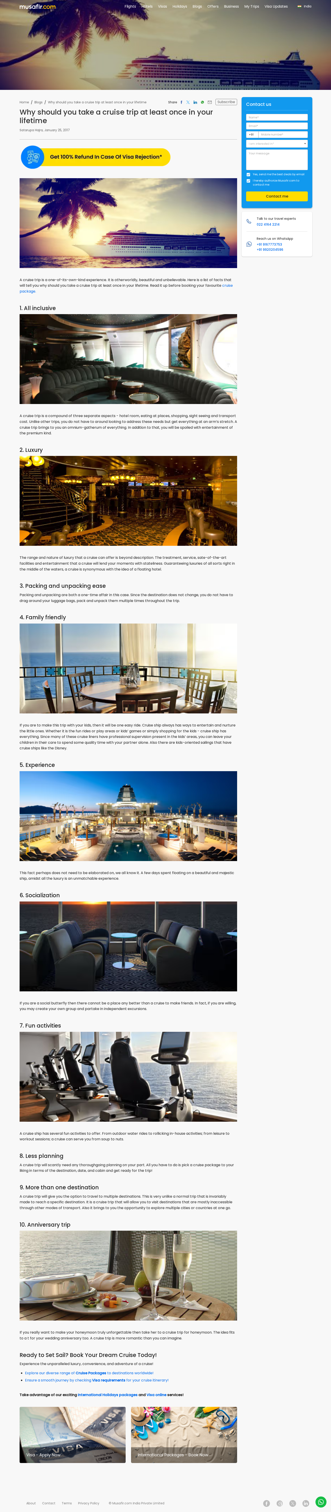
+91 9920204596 (270, 250)
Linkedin (305, 1503)
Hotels (147, 6)
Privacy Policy (88, 1503)
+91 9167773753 (269, 244)
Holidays (179, 6)
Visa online (156, 1394)
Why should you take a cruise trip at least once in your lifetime (97, 102)
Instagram (279, 1503)
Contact (48, 1503)
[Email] (210, 102)
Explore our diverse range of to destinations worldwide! (89, 1373)
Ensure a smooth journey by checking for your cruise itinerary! (97, 1380)
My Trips (251, 6)
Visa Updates (276, 6)
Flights (130, 6)
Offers (213, 6)
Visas (162, 6)
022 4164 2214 (268, 224)
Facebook (266, 1503)
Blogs (197, 6)
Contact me (277, 196)
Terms (67, 1503)
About (31, 1503)
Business (231, 6)
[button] (277, 144)
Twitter (292, 1503)
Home (24, 102)
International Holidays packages (108, 1394)
